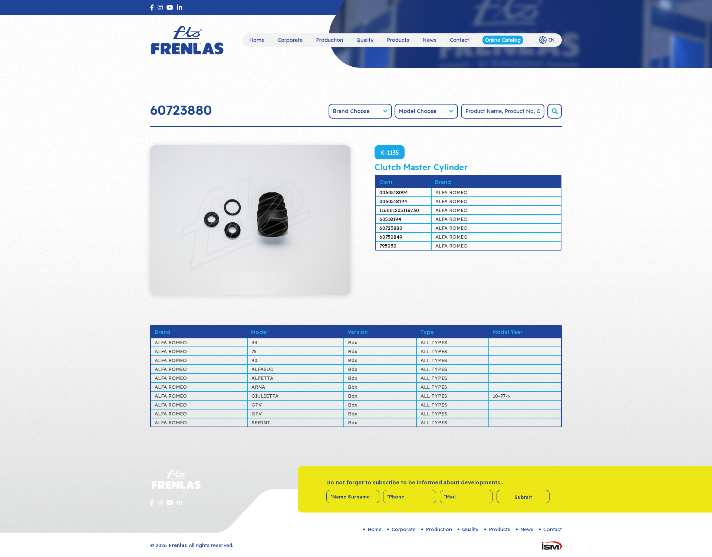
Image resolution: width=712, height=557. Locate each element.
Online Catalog (503, 40)
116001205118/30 (399, 210)
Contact (459, 40)
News (429, 40)
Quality (364, 40)
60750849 (390, 237)
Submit (523, 497)
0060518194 (393, 201)
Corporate (290, 40)
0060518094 (393, 192)
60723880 (390, 228)
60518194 (390, 219)
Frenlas (178, 545)
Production (329, 40)
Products (398, 40)
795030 (387, 246)
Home (256, 40)
